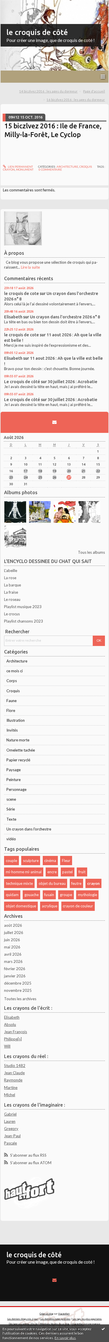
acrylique (49, 906)
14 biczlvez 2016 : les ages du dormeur (48, 91)
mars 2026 (13, 961)
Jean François (15, 1031)
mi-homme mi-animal (24, 872)
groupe (66, 894)
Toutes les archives (20, 998)
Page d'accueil (94, 91)
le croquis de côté (37, 32)
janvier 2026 (15, 976)
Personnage (16, 789)
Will (7, 1046)
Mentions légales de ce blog (54, 1323)
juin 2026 (12, 939)
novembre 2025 (18, 990)
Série (10, 809)
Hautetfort (63, 1313)
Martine (10, 1087)
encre (52, 872)
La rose (10, 577)
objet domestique (21, 906)
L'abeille (10, 570)
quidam (12, 894)
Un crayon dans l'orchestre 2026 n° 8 (65, 316)
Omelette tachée (20, 750)
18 (40, 471)
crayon (9, 169)
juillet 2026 (13, 932)
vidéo (11, 839)
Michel (9, 1094)
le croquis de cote (21, 293)
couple (11, 860)
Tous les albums (91, 552)
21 (83, 471)
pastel (67, 872)
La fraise (11, 592)
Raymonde (13, 1080)
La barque (12, 585)
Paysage (13, 769)
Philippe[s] (13, 1039)
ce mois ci (14, 671)
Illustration (15, 720)
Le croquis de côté (22, 381)
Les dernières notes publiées (55, 1318)
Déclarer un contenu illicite (23, 1323)
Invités (12, 730)
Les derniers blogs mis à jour (22, 1318)
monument (24, 169)
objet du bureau (52, 883)
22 (98, 471)
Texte (11, 819)
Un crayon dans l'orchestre (28, 829)
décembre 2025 (17, 983)
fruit (81, 872)
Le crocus (12, 614)
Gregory (11, 1128)
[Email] (54, 422)
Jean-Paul (12, 1136)
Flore (10, 710)
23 (11, 477)
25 (40, 477)
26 (54, 477)
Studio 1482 (14, 1065)
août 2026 (13, 925)
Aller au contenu (16, 4)
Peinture (13, 779)
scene (11, 799)
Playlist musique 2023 (23, 606)
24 (25, 477)
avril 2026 (13, 954)
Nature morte (17, 740)
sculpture (31, 860)
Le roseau (12, 599)
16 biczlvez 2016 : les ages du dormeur (76, 99)
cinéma (50, 860)
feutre (76, 883)
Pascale (10, 1143)
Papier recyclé (18, 760)
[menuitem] (50, 91)
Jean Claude (14, 1072)
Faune (11, 700)
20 (69, 471)
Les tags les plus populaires (87, 1318)
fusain (49, 894)
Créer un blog (46, 1313)
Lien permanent (20, 166)
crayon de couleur (78, 906)
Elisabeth (13, 316)
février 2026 (14, 968)
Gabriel (10, 1114)
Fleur (66, 860)
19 (54, 471)
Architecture (67, 166)
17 (25, 471)
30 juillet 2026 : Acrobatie (72, 381)
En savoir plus (65, 1338)
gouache (31, 894)
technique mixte (19, 883)
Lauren (9, 1121)
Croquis (85, 166)
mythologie (87, 894)
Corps (11, 680)
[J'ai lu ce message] (103, 1328)
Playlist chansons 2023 (23, 621)
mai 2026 (12, 947)
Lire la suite (30, 267)
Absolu (10, 1024)
